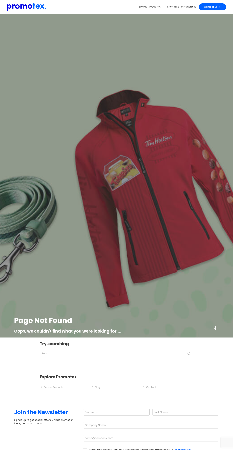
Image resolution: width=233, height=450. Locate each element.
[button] (150, 7)
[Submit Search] (189, 353)
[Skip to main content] (215, 328)
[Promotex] (26, 7)
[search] (116, 353)
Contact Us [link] (211, 7)
